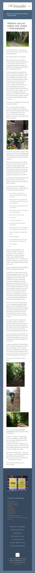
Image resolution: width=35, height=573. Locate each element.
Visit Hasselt (10, 513)
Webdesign (12, 562)
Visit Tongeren (11, 510)
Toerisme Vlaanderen (12, 503)
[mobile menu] (29, 6)
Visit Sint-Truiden (11, 512)
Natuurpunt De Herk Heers (14, 515)
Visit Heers (10, 506)
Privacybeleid (17, 564)
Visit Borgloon (11, 508)
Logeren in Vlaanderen (13, 505)
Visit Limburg (10, 501)
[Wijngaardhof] (17, 6)
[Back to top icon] (18, 555)
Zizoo (24, 560)
